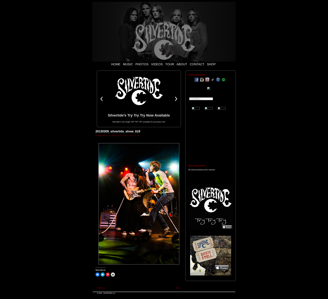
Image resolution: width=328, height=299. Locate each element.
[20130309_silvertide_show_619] (139, 203)
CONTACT (197, 64)
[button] (101, 98)
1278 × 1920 (121, 136)
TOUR (169, 64)
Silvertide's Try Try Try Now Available (139, 115)
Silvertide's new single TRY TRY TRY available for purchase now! (138, 122)
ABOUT (182, 64)
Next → (179, 288)
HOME (115, 64)
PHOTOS (141, 64)
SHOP (211, 64)
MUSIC (128, 64)
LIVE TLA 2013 (134, 136)
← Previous (100, 288)
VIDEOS (157, 64)
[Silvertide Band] (164, 32)
